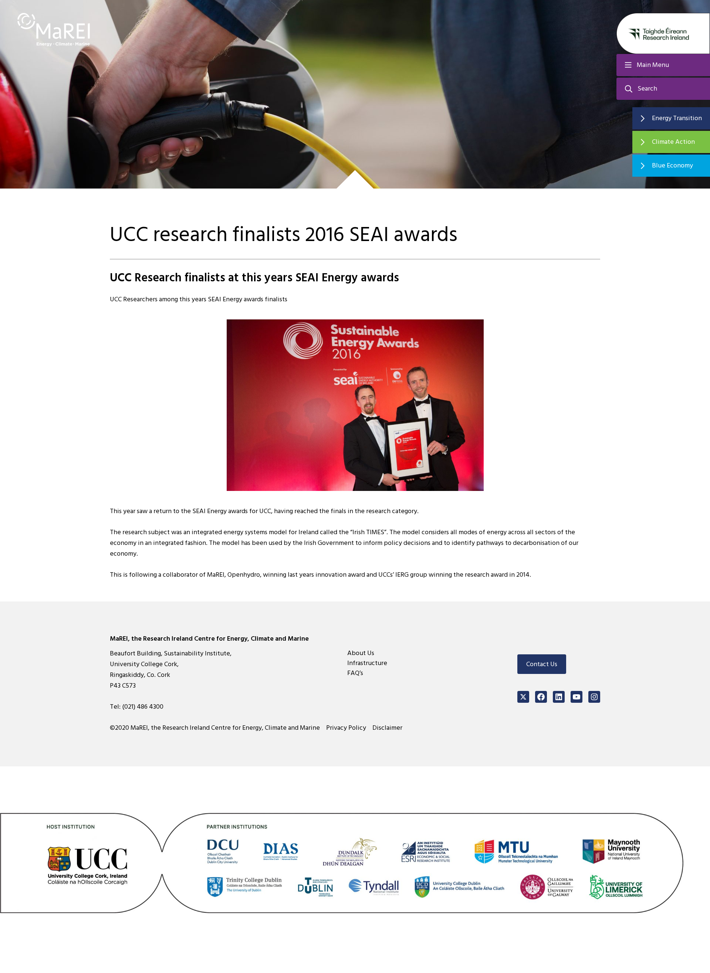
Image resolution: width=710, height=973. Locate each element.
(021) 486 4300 (142, 706)
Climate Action (673, 141)
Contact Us (541, 664)
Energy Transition (677, 118)
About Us (360, 653)
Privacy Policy (346, 727)
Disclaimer (387, 727)
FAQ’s (355, 673)
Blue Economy (672, 165)
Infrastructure (367, 663)
